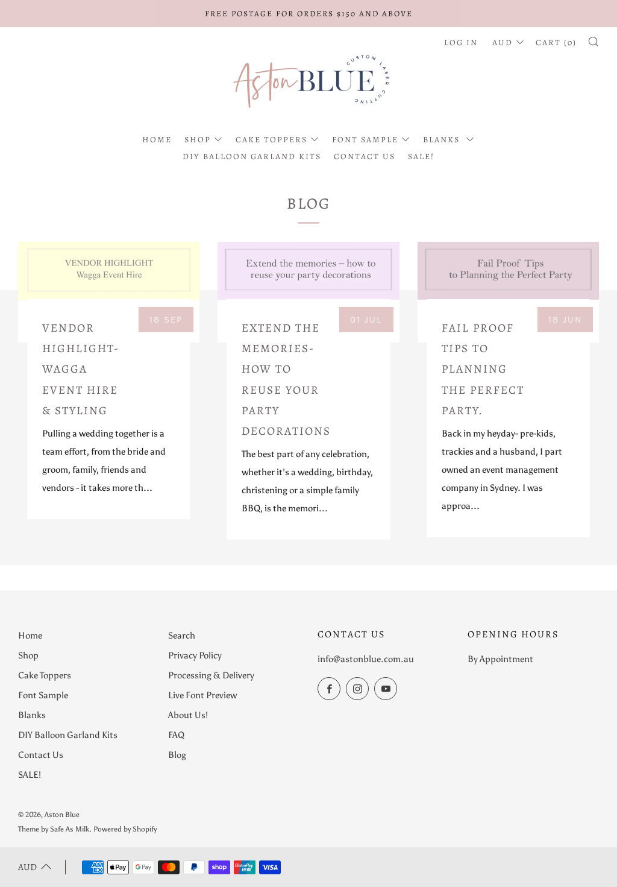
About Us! (188, 715)
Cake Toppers (271, 139)
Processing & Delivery (211, 675)
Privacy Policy (195, 655)
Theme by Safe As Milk (53, 829)
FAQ (176, 735)
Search (181, 635)
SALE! (421, 156)
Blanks (443, 139)
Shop (197, 139)
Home (157, 139)
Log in (461, 42)
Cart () (556, 42)
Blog (177, 755)
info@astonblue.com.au (366, 659)
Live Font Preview (202, 695)
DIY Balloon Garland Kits (252, 156)
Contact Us (364, 156)
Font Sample (365, 139)
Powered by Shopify (125, 829)
